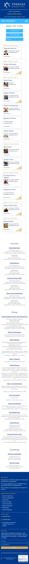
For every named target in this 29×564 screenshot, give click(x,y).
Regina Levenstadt (14, 454)
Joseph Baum (14, 365)
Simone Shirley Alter (14, 278)
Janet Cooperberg (14, 404)
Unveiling (20, 26)
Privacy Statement (7, 510)
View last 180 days (14, 35)
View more (7, 56)
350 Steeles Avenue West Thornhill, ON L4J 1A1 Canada (8, 524)
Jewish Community (7, 504)
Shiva (14, 26)
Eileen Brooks (14, 340)
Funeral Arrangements (8, 498)
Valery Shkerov (14, 359)
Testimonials (5, 508)
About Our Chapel (6, 502)
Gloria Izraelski (14, 395)
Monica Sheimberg (14, 332)
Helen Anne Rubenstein (14, 294)
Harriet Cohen (14, 463)
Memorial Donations (7, 506)
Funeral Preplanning (7, 496)
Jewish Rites (5, 500)
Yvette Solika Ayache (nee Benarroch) (14, 317)
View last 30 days (14, 31)
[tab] (9, 26)
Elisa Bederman (14, 248)
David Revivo (14, 263)
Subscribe (15, 547)
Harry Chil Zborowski (14, 384)
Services (9, 26)
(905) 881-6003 (14, 14)
